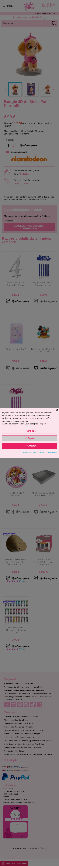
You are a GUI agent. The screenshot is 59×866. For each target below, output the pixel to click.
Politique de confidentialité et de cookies (39, 452)
